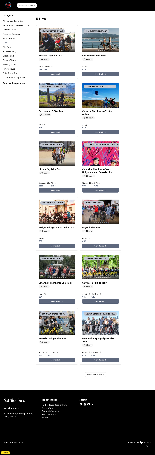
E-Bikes (45, 417)
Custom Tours (48, 408)
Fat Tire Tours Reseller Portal (55, 405)
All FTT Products (49, 414)
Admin (148, 446)
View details (56, 74)
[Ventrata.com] (145, 442)
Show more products (95, 374)
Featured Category (50, 411)
